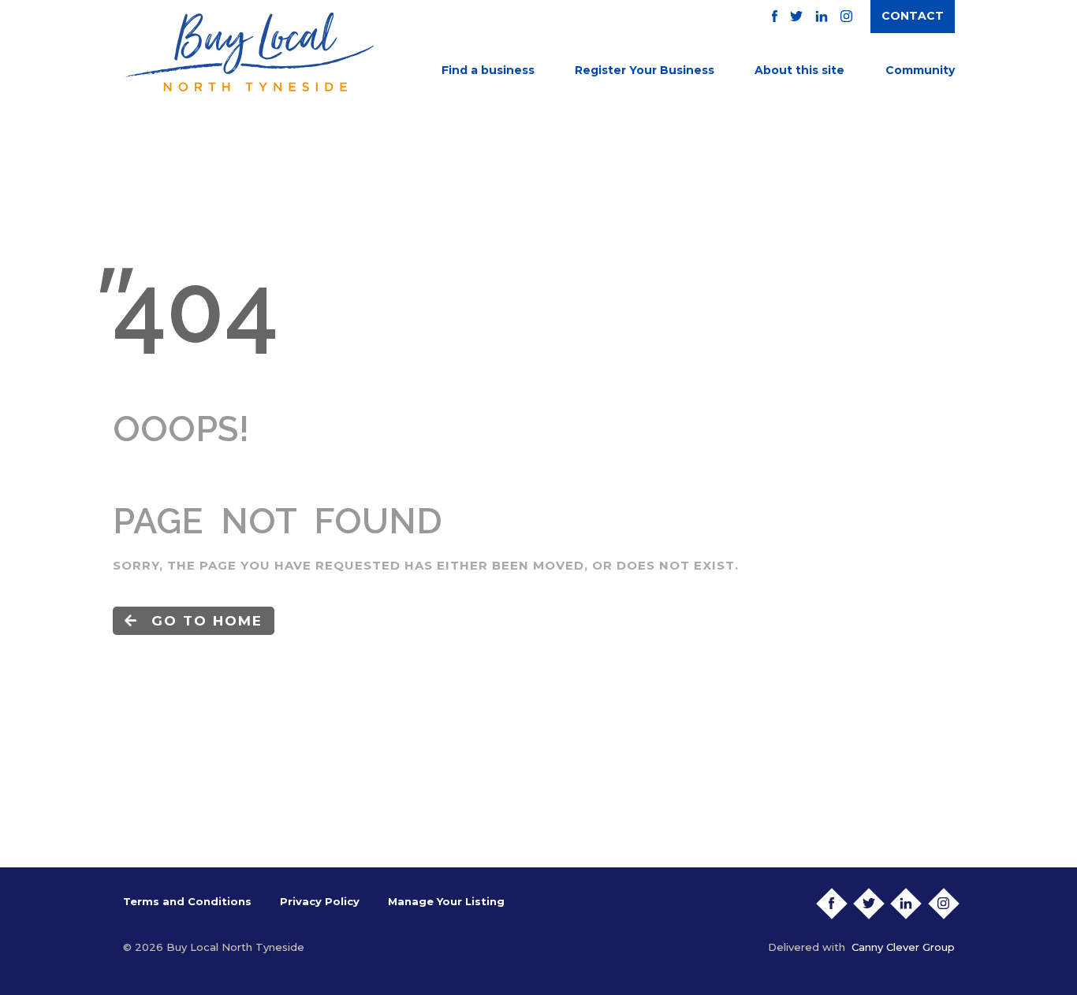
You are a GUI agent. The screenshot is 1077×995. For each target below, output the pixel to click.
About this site (799, 70)
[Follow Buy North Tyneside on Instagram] (846, 16)
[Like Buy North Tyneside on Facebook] (774, 16)
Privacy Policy (320, 901)
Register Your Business (644, 70)
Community (920, 70)
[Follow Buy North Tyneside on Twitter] (796, 16)
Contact (912, 16)
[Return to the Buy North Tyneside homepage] (248, 52)
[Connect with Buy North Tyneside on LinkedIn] (821, 16)
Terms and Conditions (187, 901)
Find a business (488, 70)
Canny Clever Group (903, 947)
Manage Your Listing (446, 901)
